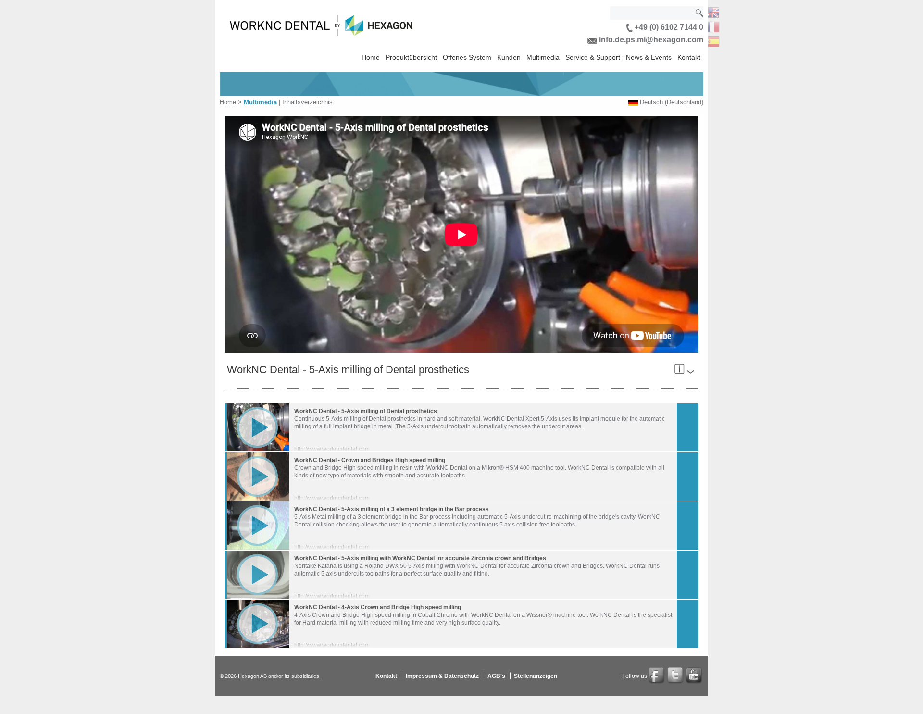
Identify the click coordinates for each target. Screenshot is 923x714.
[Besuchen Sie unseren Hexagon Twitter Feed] (676, 676)
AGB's (496, 675)
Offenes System (467, 57)
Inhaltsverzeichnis (307, 102)
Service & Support (592, 57)
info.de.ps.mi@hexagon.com (650, 40)
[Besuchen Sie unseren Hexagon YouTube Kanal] (694, 676)
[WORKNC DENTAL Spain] (712, 40)
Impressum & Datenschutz (442, 675)
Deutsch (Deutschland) (671, 102)
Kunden (509, 57)
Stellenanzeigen (535, 675)
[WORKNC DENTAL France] (712, 25)
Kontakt (688, 57)
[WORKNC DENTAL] (712, 11)
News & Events (649, 57)
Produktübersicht (411, 57)
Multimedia (543, 57)
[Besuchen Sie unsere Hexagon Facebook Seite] (657, 676)
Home (371, 57)
